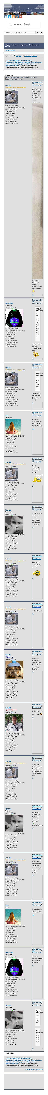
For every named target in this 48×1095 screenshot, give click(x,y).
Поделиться (36, 82)
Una (6, 415)
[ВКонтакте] (5, 16)
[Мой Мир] (17, 16)
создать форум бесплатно (34, 1069)
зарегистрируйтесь (30, 56)
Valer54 (8, 708)
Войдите (18, 56)
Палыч (8, 655)
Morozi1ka (9, 303)
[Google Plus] (20, 16)
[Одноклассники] (13, 16)
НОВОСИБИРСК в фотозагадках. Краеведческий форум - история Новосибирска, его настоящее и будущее (24, 62)
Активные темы (10, 50)
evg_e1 (8, 85)
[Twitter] (9, 16)
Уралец (8, 510)
